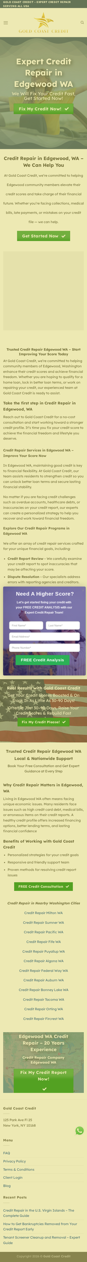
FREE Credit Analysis (42, 660)
